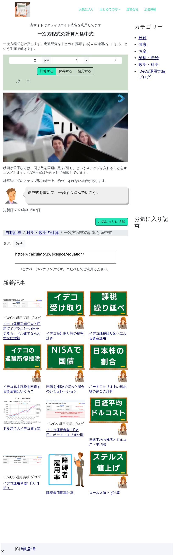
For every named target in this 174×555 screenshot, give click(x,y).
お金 (143, 51)
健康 (143, 44)
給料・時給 (149, 57)
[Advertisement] (151, 147)
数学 (19, 244)
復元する (84, 71)
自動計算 (13, 232)
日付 (143, 37)
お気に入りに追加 (111, 222)
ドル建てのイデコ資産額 (22, 429)
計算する (46, 71)
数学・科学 (149, 64)
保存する (65, 71)
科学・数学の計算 (43, 232)
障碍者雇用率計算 (59, 493)
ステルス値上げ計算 (104, 493)
